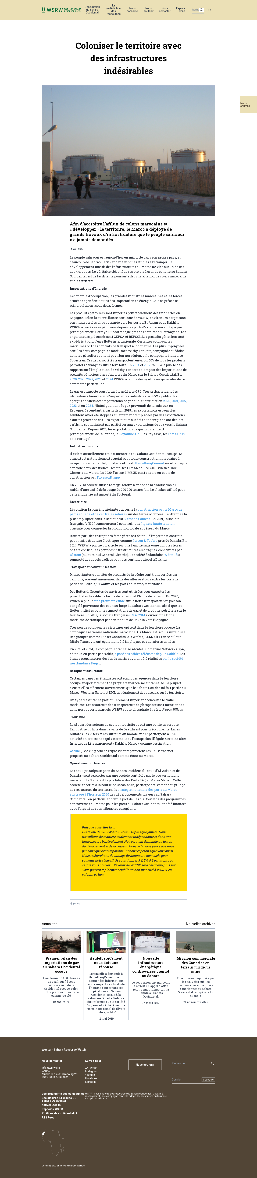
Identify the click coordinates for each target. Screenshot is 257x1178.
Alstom (76, 555)
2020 (73, 379)
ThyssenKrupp (108, 477)
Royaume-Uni (130, 434)
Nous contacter (164, 10)
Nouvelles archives (200, 924)
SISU (54, 1166)
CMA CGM (137, 615)
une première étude (109, 601)
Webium (81, 1166)
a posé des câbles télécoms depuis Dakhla (146, 654)
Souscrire (208, 1079)
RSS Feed (48, 1117)
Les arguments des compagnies (63, 1093)
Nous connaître (132, 10)
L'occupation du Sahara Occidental (92, 9)
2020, (167, 401)
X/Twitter (91, 1067)
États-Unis (176, 434)
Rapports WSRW (52, 1109)
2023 (98, 379)
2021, (81, 379)
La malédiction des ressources (113, 10)
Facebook (91, 1078)
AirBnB (75, 751)
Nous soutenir (245, 105)
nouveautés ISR (52, 1105)
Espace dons (180, 10)
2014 (136, 365)
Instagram (91, 1071)
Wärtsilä (171, 555)
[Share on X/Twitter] (74, 904)
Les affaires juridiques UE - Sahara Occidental (60, 1099)
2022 (89, 379)
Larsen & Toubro (145, 540)
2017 (147, 365)
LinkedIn (90, 1081)
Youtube (90, 1074)
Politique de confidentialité (59, 1113)
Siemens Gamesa (137, 519)
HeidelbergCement (150, 463)
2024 (110, 379)
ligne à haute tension (158, 523)
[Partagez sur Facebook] (71, 904)
